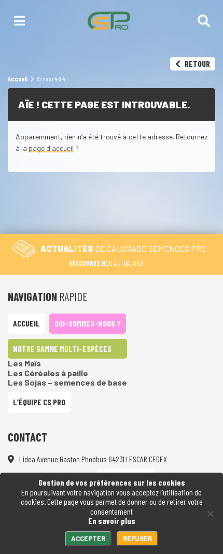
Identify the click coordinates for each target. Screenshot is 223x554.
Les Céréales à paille (48, 373)
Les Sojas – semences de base (67, 382)
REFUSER (137, 538)
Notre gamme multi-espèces (62, 348)
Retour (196, 63)
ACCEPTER (88, 538)
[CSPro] (108, 20)
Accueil (26, 323)
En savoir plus (111, 520)
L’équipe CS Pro (39, 402)
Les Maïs (24, 363)
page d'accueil (51, 148)
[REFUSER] (210, 513)
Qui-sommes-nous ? (87, 323)
